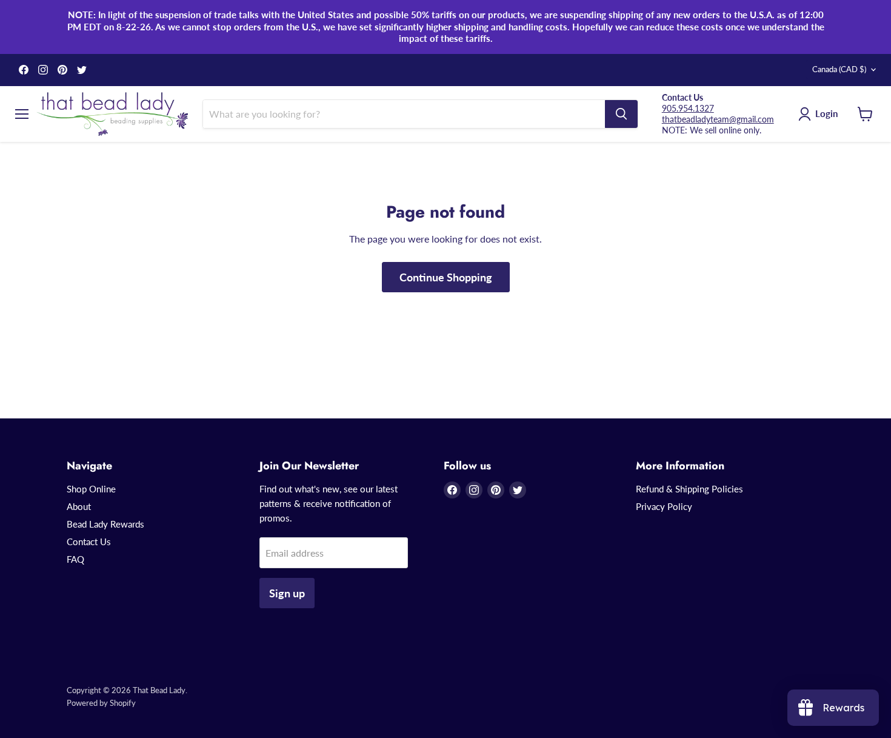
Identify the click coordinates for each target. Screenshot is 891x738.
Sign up (287, 593)
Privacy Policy (664, 506)
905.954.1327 (688, 108)
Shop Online (91, 488)
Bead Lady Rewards (105, 523)
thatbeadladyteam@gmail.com (718, 119)
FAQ (75, 559)
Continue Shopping (445, 277)
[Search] (621, 114)
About (79, 506)
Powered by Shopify (101, 703)
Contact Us (89, 541)
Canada (839, 69)
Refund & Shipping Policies (689, 488)
